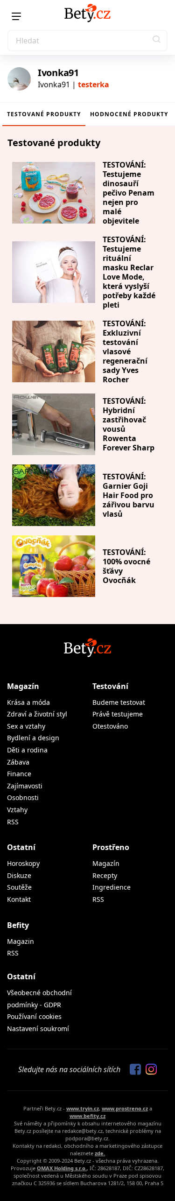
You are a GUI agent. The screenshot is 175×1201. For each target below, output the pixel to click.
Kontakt (19, 899)
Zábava (18, 762)
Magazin (20, 941)
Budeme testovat (118, 702)
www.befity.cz (87, 1115)
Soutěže (19, 887)
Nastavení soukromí (38, 1028)
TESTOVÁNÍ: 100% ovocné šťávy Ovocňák (126, 566)
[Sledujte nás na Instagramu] (149, 1070)
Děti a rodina (27, 749)
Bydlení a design (33, 737)
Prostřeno (110, 847)
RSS (13, 821)
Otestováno (110, 726)
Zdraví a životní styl (37, 713)
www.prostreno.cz (125, 1108)
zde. (100, 1153)
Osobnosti (23, 797)
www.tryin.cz (82, 1108)
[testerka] (19, 79)
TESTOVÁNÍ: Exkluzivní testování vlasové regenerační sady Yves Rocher (125, 351)
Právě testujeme (117, 713)
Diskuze (19, 875)
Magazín (23, 686)
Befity (18, 925)
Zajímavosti (24, 785)
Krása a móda (28, 702)
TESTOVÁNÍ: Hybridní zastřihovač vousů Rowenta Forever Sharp (128, 424)
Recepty (104, 875)
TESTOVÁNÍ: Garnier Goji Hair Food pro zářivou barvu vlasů (128, 495)
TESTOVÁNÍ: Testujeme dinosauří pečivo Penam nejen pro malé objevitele (128, 193)
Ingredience (111, 887)
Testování (110, 686)
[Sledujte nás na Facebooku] (133, 1070)
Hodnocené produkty (129, 114)
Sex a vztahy (26, 726)
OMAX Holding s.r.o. (62, 1168)
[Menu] (16, 16)
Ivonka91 (58, 72)
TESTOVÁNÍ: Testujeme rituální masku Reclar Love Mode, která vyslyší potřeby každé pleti (129, 272)
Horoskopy (23, 863)
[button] (157, 40)
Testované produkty (44, 114)
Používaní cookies (34, 1016)
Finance (19, 773)
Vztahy (17, 809)
